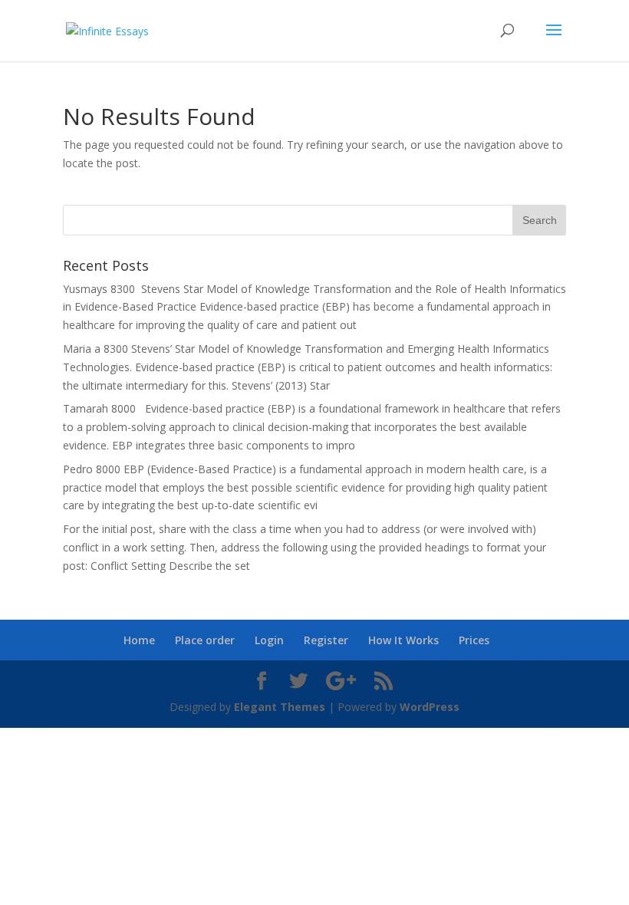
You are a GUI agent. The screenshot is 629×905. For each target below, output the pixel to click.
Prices (474, 640)
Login (269, 640)
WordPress (429, 706)
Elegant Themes (279, 706)
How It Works (403, 640)
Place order (205, 640)
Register (326, 640)
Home (139, 640)
